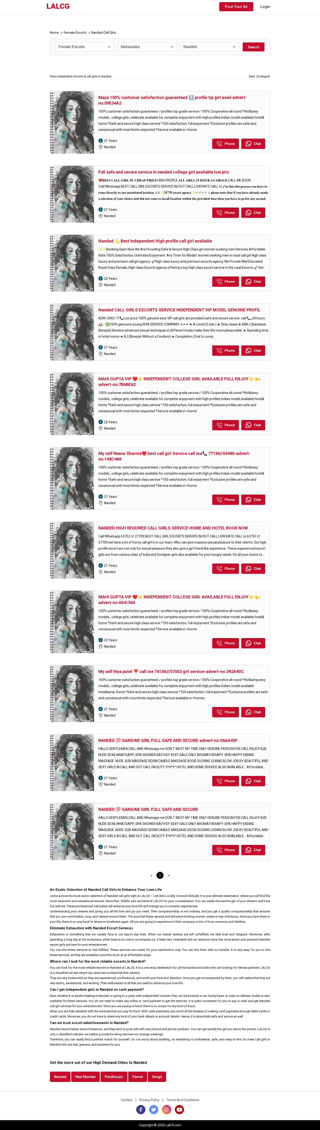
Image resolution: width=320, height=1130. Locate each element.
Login (265, 6)
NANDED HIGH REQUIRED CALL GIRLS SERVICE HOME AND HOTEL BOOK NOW (173, 527)
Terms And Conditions (182, 1100)
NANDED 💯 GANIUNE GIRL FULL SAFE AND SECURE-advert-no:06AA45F (168, 740)
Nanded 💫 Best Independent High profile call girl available (155, 240)
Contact (127, 1100)
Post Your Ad (236, 6)
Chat (257, 144)
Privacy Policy (149, 1100)
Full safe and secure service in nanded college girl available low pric (163, 172)
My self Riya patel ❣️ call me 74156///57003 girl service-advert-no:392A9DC (171, 671)
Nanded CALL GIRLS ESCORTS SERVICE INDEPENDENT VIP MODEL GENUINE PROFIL (179, 309)
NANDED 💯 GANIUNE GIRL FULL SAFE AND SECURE (148, 809)
